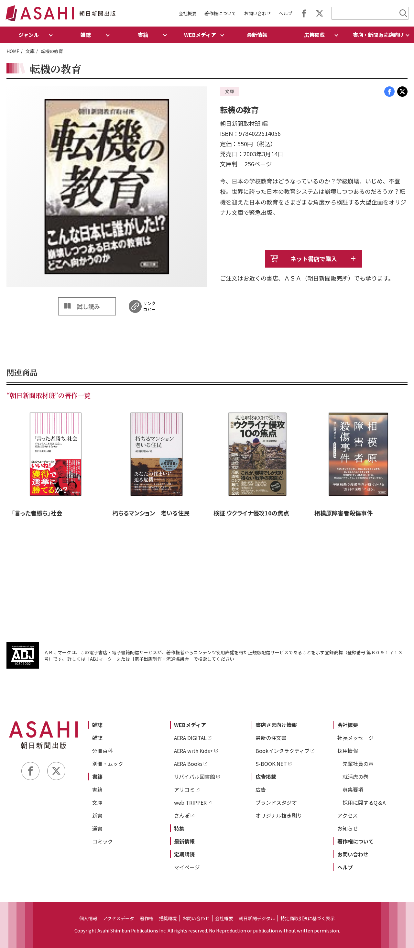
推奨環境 (168, 918)
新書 (97, 815)
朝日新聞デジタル (257, 918)
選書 (97, 828)
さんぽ (182, 815)
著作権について (220, 13)
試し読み (88, 306)
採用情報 (347, 751)
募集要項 (353, 789)
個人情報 (88, 918)
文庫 (30, 51)
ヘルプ (285, 13)
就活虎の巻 (355, 776)
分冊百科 (102, 751)
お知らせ (347, 828)
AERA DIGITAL (190, 738)
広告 (261, 789)
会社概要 (188, 13)
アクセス (347, 815)
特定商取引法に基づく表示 (307, 918)
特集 (179, 828)
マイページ (187, 867)
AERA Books (188, 763)
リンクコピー (149, 306)
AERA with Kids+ (193, 751)
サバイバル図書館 (194, 776)
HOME (12, 51)
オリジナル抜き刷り (279, 815)
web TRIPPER (190, 802)
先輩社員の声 (358, 763)
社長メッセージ (355, 738)
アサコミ (184, 789)
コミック (102, 841)
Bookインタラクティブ (283, 751)
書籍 (97, 776)
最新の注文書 (271, 738)
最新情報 (257, 35)
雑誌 (97, 725)
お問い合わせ (257, 13)
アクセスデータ (118, 918)
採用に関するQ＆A (364, 802)
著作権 (146, 918)
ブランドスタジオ (276, 802)
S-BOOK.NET (271, 763)
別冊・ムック (107, 763)
